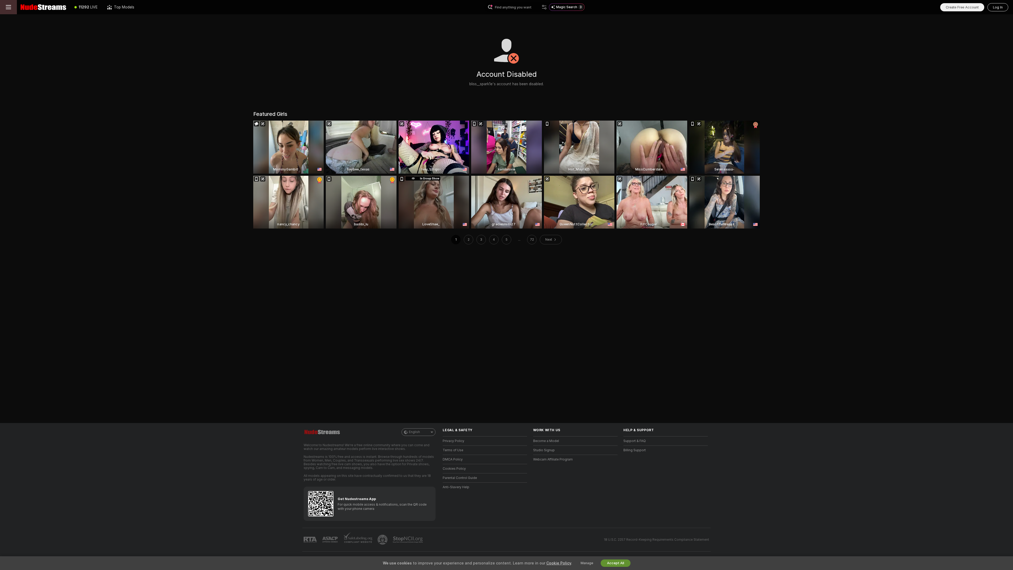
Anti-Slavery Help (456, 487)
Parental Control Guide (460, 478)
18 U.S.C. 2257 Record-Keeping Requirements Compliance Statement (656, 540)
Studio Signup (544, 450)
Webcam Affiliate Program (553, 459)
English (414, 432)
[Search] (544, 7)
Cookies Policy (454, 469)
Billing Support (634, 450)
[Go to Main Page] (43, 7)
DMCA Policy (453, 459)
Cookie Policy (558, 563)
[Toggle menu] (8, 7)
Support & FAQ (634, 441)
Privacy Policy (453, 441)
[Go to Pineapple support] (383, 540)
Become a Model (546, 441)
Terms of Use (453, 450)
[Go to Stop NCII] (408, 539)
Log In (998, 7)
